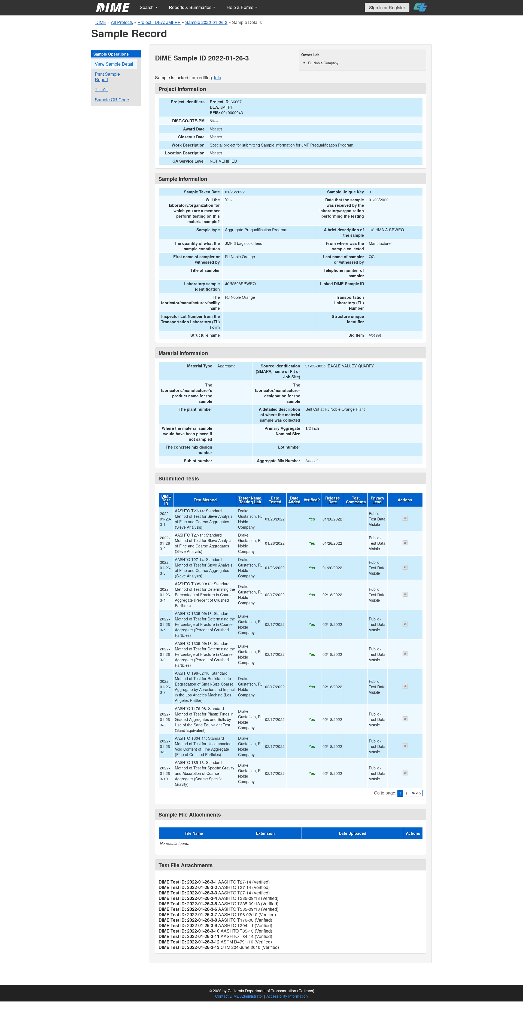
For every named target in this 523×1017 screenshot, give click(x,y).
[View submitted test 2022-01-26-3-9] (405, 746)
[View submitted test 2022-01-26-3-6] (405, 654)
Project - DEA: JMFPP (159, 22)
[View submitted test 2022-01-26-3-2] (405, 543)
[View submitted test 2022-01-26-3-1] (405, 519)
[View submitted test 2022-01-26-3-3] (405, 567)
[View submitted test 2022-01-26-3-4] (405, 595)
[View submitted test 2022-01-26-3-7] (405, 687)
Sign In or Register (387, 7)
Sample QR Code (112, 99)
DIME (100, 22)
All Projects (122, 22)
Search (147, 7)
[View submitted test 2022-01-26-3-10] (405, 773)
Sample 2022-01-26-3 (206, 22)
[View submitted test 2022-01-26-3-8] (405, 719)
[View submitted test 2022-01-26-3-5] (405, 624)
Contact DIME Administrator (239, 996)
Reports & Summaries (190, 7)
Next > (416, 793)
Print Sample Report (107, 77)
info (217, 77)
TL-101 (101, 89)
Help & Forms (240, 7)
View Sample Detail (114, 64)
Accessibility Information (287, 996)
